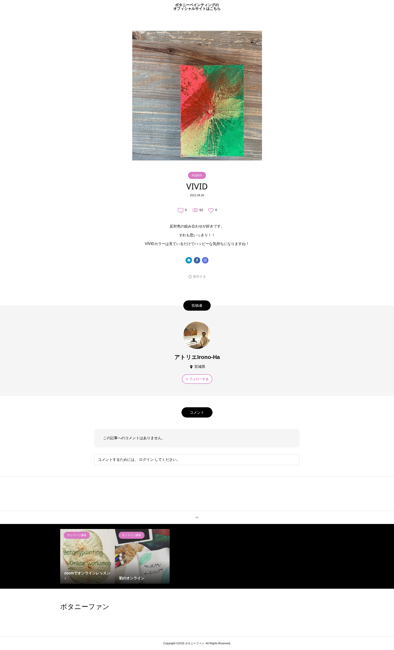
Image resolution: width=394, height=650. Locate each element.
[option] (87, 556)
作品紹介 (197, 175)
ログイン (146, 460)
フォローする (199, 379)
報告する (199, 276)
